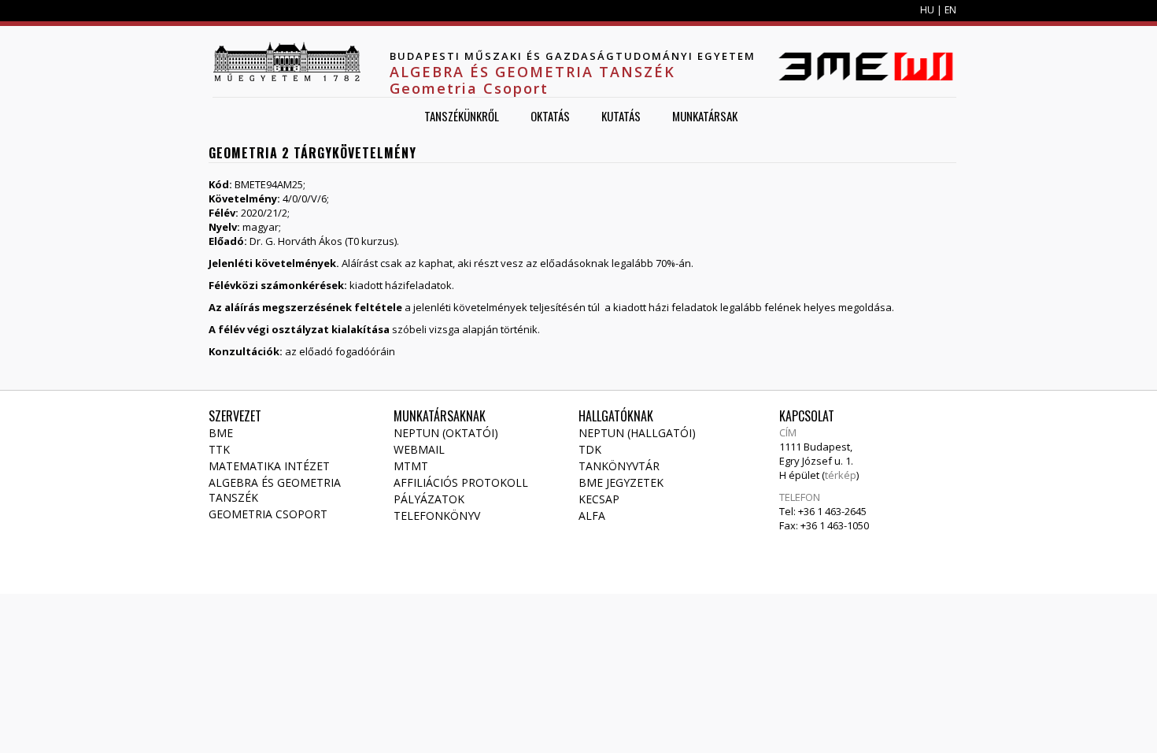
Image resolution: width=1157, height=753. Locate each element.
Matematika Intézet (269, 465)
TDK (589, 449)
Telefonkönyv (437, 515)
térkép (840, 475)
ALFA (591, 515)
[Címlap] (286, 61)
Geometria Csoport (268, 513)
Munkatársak (704, 115)
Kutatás (621, 115)
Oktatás (550, 115)
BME (221, 432)
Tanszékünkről (461, 115)
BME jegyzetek (621, 482)
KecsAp (598, 498)
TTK (219, 449)
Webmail (419, 449)
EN (950, 10)
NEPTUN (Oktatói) (446, 432)
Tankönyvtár (619, 465)
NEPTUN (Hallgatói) (637, 432)
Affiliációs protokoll (461, 482)
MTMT (411, 465)
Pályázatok (429, 498)
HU (927, 10)
